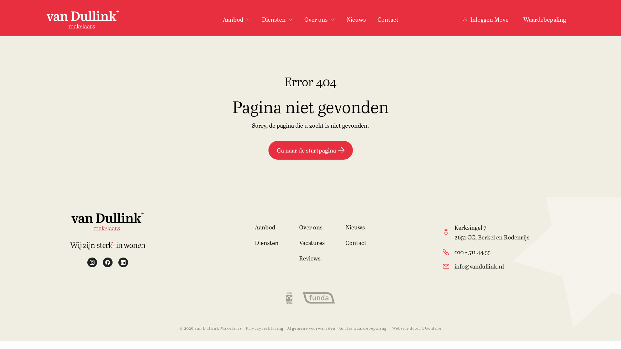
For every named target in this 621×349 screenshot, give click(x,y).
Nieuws (356, 19)
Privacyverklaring (264, 328)
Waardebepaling (544, 19)
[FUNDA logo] (319, 297)
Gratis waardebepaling (363, 328)
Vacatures (312, 243)
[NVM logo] (289, 297)
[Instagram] (92, 262)
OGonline (431, 328)
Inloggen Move (489, 19)
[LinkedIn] (123, 262)
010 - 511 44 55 (472, 252)
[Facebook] (108, 262)
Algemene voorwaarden (311, 328)
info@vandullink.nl (479, 266)
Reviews (310, 258)
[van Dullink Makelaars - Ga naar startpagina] (83, 19)
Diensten (266, 243)
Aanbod (265, 227)
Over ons (310, 227)
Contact (387, 19)
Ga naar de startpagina (306, 150)
